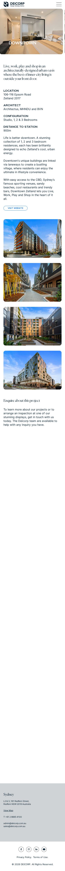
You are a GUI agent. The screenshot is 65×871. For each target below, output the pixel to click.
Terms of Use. (40, 857)
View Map (8, 810)
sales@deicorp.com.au (14, 826)
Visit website (15, 208)
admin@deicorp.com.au (14, 823)
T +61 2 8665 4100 (12, 816)
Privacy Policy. (24, 857)
